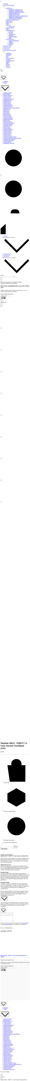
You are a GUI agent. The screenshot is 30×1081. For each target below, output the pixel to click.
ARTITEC (8, 53)
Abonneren (10, 294)
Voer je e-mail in (4, 294)
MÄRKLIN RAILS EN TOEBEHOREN (18, 16)
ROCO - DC (12, 26)
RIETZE (11, 44)
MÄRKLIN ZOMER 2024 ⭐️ (13, 19)
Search (2, 275)
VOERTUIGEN (10, 39)
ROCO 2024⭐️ (9, 21)
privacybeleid (25, 923)
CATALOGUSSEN (9, 50)
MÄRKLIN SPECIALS (14, 13)
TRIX (7, 29)
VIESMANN (12, 34)
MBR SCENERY (13, 36)
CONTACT (7, 47)
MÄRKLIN (9, 8)
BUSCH (11, 33)
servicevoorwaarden (7, 924)
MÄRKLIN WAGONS (14, 14)
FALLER (11, 31)
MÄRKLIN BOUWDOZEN (15, 18)
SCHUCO (11, 43)
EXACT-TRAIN (10, 27)
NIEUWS (6, 49)
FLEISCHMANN (10, 60)
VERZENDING (4, 896)
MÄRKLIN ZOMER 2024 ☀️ (16, 9)
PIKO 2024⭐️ (9, 22)
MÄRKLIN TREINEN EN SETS (16, 12)
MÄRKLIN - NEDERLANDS (16, 11)
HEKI (10, 38)
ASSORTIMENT (9, 5)
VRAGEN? (3, 908)
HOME (5, 4)
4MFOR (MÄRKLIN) (14, 40)
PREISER (11, 35)
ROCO (8, 25)
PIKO (7, 23)
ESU (7, 57)
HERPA (11, 42)
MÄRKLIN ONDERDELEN (15, 17)
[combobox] (7, 277)
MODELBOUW (10, 30)
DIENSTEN (7, 46)
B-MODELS (9, 54)
